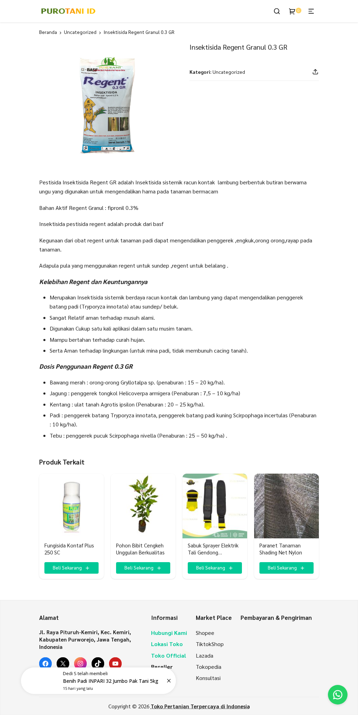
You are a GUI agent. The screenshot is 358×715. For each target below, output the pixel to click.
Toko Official (168, 655)
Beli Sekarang (67, 567)
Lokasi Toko (167, 643)
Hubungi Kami (169, 632)
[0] (292, 11)
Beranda (48, 32)
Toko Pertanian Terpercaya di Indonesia (200, 706)
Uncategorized (80, 32)
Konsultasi (208, 677)
